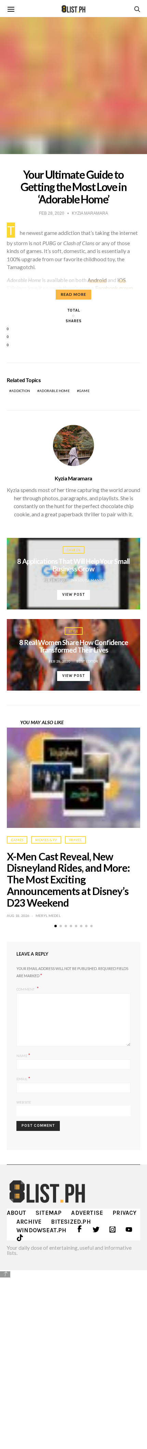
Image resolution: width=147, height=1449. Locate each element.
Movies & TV (46, 840)
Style (74, 631)
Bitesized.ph (71, 1221)
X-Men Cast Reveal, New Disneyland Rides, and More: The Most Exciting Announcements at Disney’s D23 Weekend (68, 879)
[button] (55, 926)
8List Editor (87, 661)
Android (97, 280)
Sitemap (49, 1212)
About (16, 1212)
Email (23, 1078)
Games (17, 840)
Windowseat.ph (41, 1230)
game (84, 391)
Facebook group (114, 288)
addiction (20, 391)
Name (23, 1055)
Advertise (87, 1212)
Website (23, 1102)
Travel (75, 840)
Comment (26, 989)
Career (73, 550)
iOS (121, 280)
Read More (73, 294)
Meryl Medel (48, 916)
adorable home (54, 391)
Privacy (124, 1212)
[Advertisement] (73, 1355)
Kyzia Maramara (73, 478)
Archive (28, 1221)
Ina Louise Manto (87, 580)
